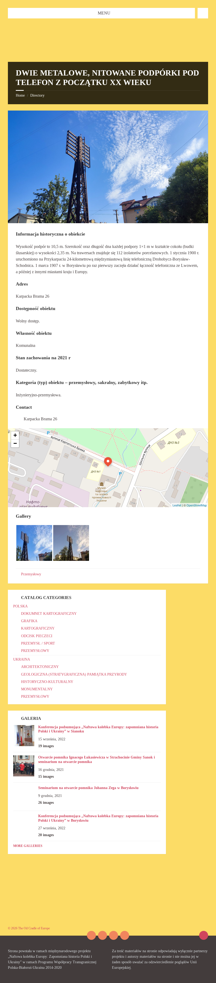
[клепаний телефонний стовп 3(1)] (71, 559)
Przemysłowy (31, 574)
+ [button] (15, 435)
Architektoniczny (40, 667)
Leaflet (177, 505)
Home (20, 95)
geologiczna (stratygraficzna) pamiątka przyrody (74, 674)
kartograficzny (38, 628)
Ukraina (21, 659)
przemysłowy (35, 651)
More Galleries (27, 846)
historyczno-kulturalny (47, 682)
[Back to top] (203, 935)
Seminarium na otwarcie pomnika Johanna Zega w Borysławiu (88, 788)
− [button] (15, 443)
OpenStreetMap (196, 505)
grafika (29, 621)
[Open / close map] (203, 13)
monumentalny (37, 689)
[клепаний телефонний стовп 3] (34, 559)
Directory (37, 95)
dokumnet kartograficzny (49, 614)
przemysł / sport (38, 643)
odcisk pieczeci (36, 636)
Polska (20, 606)
